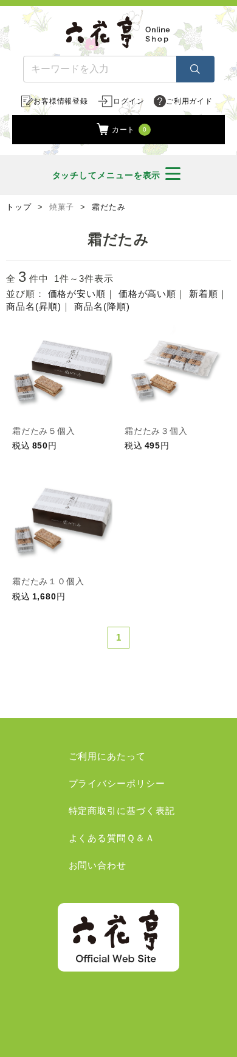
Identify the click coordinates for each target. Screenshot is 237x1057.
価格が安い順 (77, 293)
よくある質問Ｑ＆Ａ (112, 838)
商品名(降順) (101, 306)
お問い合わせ (97, 865)
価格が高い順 (147, 293)
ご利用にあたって (107, 756)
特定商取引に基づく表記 (122, 810)
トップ (19, 207)
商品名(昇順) (33, 306)
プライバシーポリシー (117, 783)
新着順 (203, 293)
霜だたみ (109, 207)
